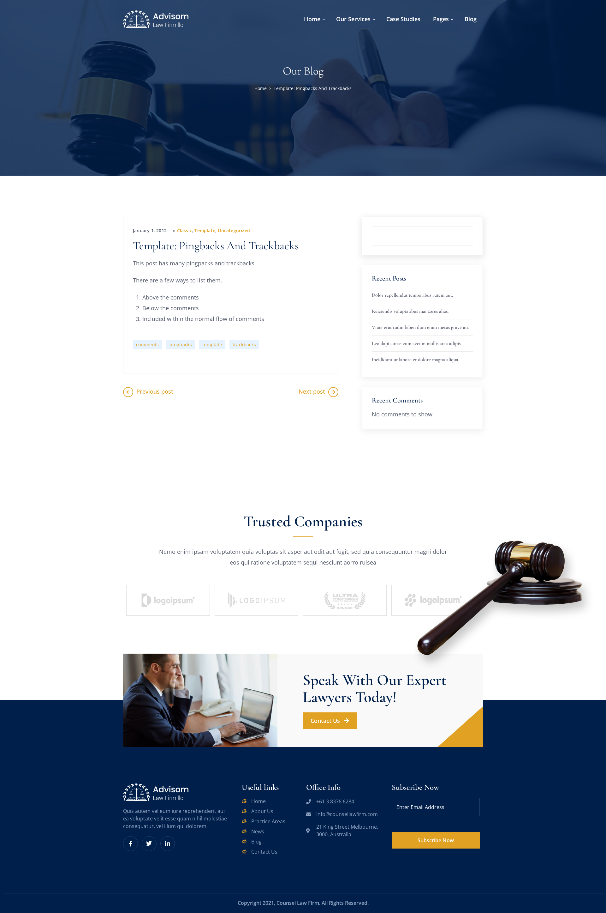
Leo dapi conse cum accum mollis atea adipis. (416, 343)
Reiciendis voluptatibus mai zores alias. (410, 311)
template (212, 345)
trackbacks (244, 345)
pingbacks (180, 345)
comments (147, 345)
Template (204, 230)
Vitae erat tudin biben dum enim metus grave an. (420, 327)
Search (473, 226)
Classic (184, 230)
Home (260, 88)
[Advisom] (155, 18)
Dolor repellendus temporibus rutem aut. (412, 295)
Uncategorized (234, 230)
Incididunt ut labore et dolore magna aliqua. (415, 359)
